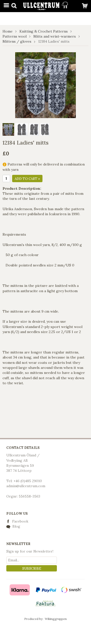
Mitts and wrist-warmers (54, 36)
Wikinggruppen (56, 619)
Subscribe (31, 568)
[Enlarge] (45, 85)
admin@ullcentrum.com (25, 486)
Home (8, 31)
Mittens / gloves (17, 41)
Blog (15, 526)
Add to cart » (27, 179)
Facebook (20, 521)
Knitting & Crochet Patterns (43, 31)
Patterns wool (15, 36)
